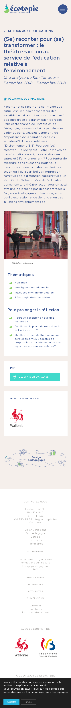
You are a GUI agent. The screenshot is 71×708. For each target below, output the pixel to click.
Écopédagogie (35, 533)
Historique (35, 540)
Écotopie (35, 522)
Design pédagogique (35, 566)
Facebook (35, 609)
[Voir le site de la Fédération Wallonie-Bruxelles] (48, 647)
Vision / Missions (35, 529)
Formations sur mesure (35, 562)
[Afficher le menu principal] (62, 9)
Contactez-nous (35, 501)
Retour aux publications (30, 31)
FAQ (35, 569)
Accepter (11, 702)
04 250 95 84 (23, 519)
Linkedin (35, 605)
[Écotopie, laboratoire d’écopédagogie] (21, 8)
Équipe (35, 536)
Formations (35, 551)
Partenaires (35, 543)
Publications (35, 577)
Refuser (28, 702)
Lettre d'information (35, 612)
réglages (62, 692)
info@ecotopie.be (45, 519)
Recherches (35, 584)
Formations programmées (35, 559)
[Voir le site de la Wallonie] (21, 647)
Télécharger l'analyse (33, 377)
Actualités (35, 591)
